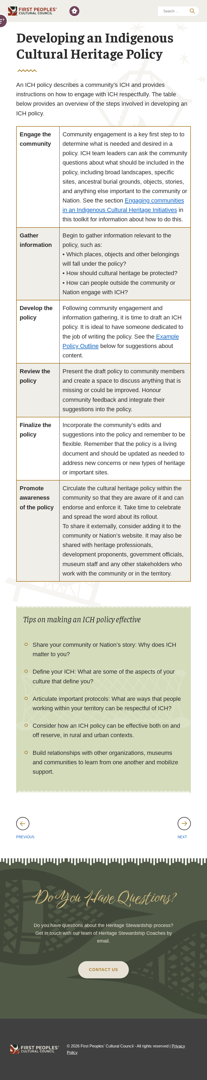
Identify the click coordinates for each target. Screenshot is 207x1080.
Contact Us (103, 969)
